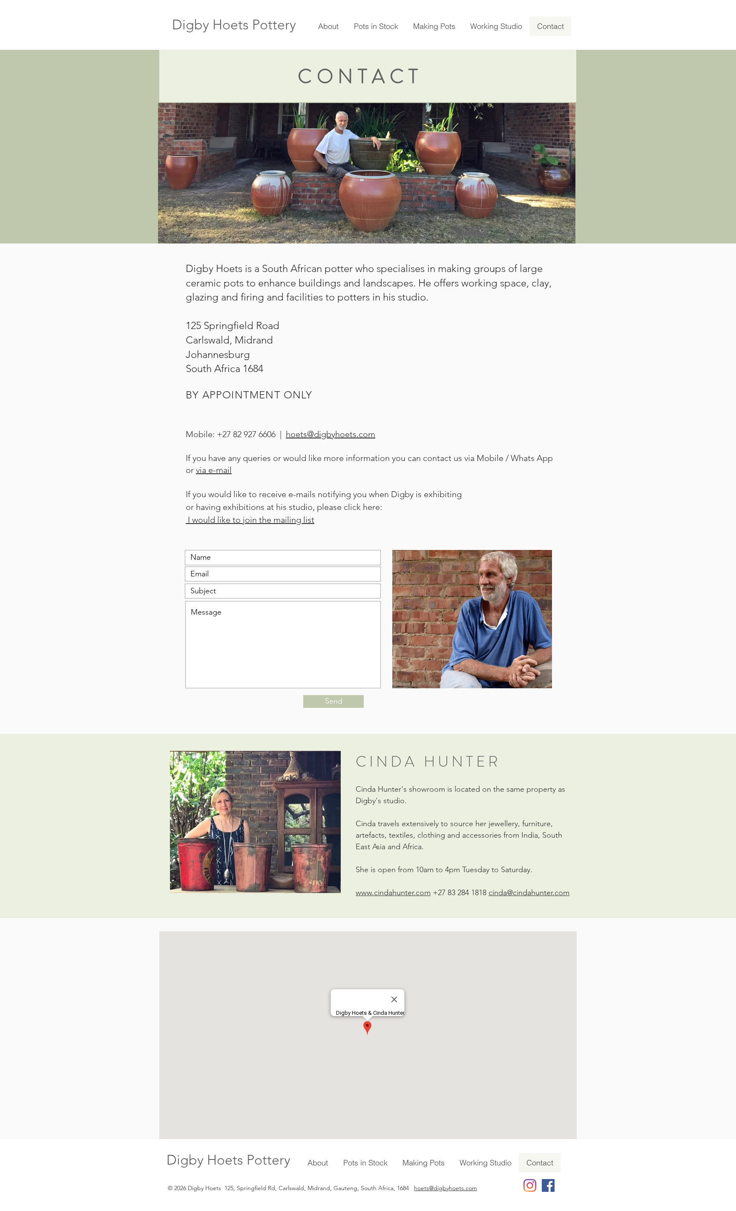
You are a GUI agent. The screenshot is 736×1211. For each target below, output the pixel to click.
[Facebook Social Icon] (548, 1185)
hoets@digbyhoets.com (330, 434)
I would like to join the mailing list (250, 520)
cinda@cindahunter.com (529, 892)
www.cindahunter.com (393, 892)
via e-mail (214, 470)
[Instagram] (529, 1185)
